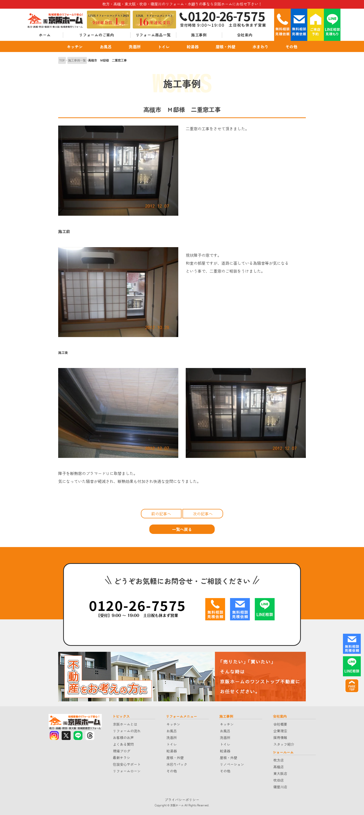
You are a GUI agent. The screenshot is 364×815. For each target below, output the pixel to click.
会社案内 (245, 34)
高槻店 (278, 766)
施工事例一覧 (77, 60)
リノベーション (232, 764)
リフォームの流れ (127, 730)
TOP (62, 60)
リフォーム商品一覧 (153, 34)
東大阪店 (280, 773)
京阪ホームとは (125, 724)
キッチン (75, 46)
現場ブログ (121, 750)
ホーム (45, 34)
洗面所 (135, 46)
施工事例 (199, 34)
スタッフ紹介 (283, 744)
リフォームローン (127, 770)
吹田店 (278, 780)
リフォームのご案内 (96, 34)
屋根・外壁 (225, 46)
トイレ (164, 46)
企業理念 (280, 730)
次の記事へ (203, 514)
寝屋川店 (280, 786)
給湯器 (193, 46)
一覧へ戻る (182, 529)
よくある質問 (123, 744)
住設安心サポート (127, 764)
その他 (291, 46)
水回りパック (176, 764)
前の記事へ (161, 514)
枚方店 (278, 760)
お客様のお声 (123, 737)
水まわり (260, 46)
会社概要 (280, 724)
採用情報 (280, 737)
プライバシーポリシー (182, 799)
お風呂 (106, 46)
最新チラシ (121, 757)
